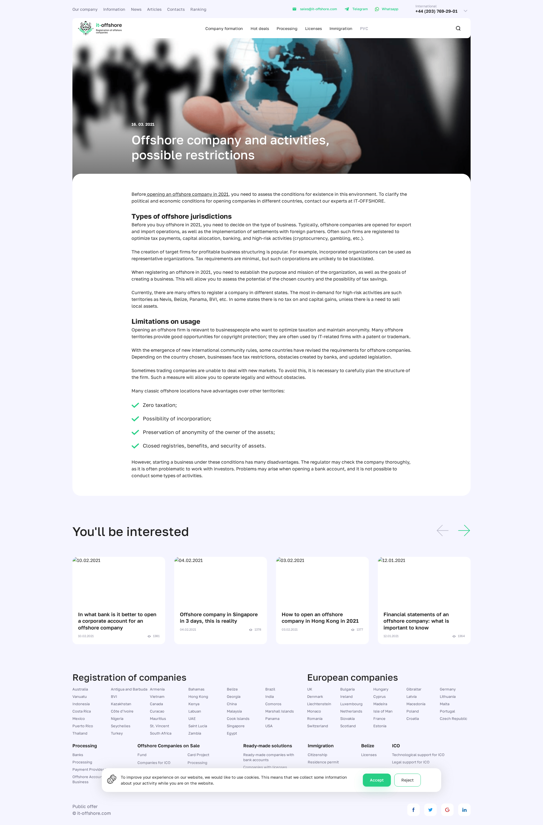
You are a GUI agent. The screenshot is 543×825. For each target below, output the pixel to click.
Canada (156, 704)
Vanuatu (79, 696)
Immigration (340, 28)
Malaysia (234, 711)
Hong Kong (198, 696)
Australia (80, 689)
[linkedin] (464, 810)
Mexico (78, 718)
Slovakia (347, 718)
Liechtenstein (319, 704)
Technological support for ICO (418, 754)
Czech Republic (453, 718)
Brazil (270, 689)
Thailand (79, 733)
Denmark (315, 696)
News (136, 9)
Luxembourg (351, 704)
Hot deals (260, 28)
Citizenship (317, 754)
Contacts (176, 9)
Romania (314, 718)
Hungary (380, 689)
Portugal (447, 711)
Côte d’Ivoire (122, 711)
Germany (448, 689)
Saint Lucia (197, 726)
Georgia (233, 696)
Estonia (379, 726)
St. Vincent (159, 726)
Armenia (157, 689)
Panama (272, 718)
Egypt (232, 733)
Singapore (236, 726)
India (269, 696)
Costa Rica (81, 711)
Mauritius (158, 718)
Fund (141, 754)
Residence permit (323, 762)
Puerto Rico (82, 726)
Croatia (412, 718)
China (232, 704)
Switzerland (317, 726)
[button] (442, 531)
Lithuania (448, 696)
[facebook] (413, 810)
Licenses (313, 28)
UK (309, 689)
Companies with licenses (265, 767)
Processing (287, 28)
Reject (407, 780)
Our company (85, 9)
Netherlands (351, 711)
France (379, 718)
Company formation (224, 28)
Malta (444, 704)
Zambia (194, 733)
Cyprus (379, 696)
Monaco (314, 711)
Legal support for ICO (411, 762)
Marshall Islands (279, 711)
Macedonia (415, 704)
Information (114, 9)
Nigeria (117, 718)
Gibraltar (413, 689)
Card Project (198, 754)
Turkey (117, 733)
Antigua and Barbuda (129, 689)
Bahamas (196, 689)
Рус (364, 28)
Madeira (380, 704)
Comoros (273, 704)
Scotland (348, 726)
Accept (377, 780)
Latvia (411, 696)
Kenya (193, 704)
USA (269, 726)
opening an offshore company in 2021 (187, 194)
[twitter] (430, 810)
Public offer (85, 806)
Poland (412, 711)
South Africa (160, 733)
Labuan (194, 711)
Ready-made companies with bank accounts (268, 757)
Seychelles (120, 726)
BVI (114, 696)
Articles (154, 9)
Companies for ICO (154, 762)
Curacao (157, 711)
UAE (192, 718)
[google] (447, 810)
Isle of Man (383, 711)
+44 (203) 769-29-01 (436, 11)
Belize (232, 689)
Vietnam (157, 696)
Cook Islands (238, 718)
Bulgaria (347, 689)
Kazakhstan (121, 704)
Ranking (198, 9)
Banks (77, 754)
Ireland (346, 696)
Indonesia (81, 704)
